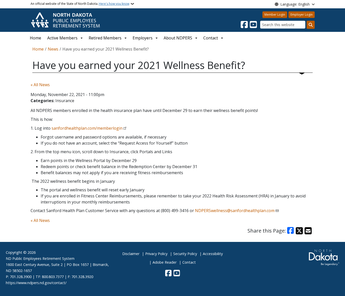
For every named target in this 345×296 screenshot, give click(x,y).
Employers (143, 38)
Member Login (274, 14)
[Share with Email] (308, 230)
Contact (189, 262)
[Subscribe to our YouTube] (253, 24)
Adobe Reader (165, 262)
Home (35, 38)
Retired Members (105, 38)
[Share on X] (299, 230)
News (53, 49)
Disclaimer (130, 253)
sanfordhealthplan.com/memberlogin (87, 128)
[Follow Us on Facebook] (244, 24)
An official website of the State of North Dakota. (80, 4)
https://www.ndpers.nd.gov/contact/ (36, 282)
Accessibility (213, 253)
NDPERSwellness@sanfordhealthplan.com (235, 210)
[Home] (65, 19)
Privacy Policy (156, 253)
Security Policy (185, 253)
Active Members (62, 38)
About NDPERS (178, 38)
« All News (40, 84)
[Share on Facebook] (291, 230)
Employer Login (301, 14)
